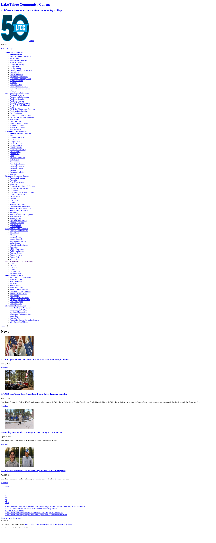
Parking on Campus (17, 251)
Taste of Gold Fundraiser (19, 290)
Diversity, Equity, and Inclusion (21, 71)
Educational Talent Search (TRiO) (22, 192)
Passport (13, 265)
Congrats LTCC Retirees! (14, 511)
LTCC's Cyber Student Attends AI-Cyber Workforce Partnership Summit (35, 359)
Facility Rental (15, 196)
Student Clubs (15, 257)
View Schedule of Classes (19, 322)
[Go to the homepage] (15, 41)
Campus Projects (16, 66)
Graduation (14, 247)
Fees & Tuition (15, 152)
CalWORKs (14, 139)
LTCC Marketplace (17, 249)
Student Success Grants (18, 294)
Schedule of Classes (17, 125)
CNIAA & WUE (16, 144)
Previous (8, 486)
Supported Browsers (5, 527)
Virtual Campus (15, 129)
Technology (14, 212)
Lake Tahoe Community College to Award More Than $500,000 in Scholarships (34, 513)
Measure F (13, 83)
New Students (15, 162)
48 (6, 501)
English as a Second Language (21, 115)
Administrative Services (18, 60)
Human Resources (16, 75)
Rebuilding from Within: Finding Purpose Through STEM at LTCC (32, 432)
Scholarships (14, 296)
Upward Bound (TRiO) (18, 221)
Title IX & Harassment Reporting (22, 215)
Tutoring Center (15, 219)
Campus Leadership (17, 64)
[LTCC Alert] (17, 518)
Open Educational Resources (20, 206)
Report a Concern (16, 273)
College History (15, 69)
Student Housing (16, 255)
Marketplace (14, 184)
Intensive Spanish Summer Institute (22, 117)
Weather (13, 91)
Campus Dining (15, 237)
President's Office (16, 85)
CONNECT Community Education (22, 109)
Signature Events (16, 253)
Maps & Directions (16, 81)
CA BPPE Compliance (29, 527)
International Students (17, 158)
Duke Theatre (15, 243)
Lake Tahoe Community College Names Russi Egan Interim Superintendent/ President (36, 515)
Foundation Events (16, 288)
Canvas (12, 263)
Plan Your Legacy (16, 302)
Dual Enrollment (16, 113)
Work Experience (16, 227)
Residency (13, 170)
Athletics (13, 235)
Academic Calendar (17, 99)
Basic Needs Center (17, 182)
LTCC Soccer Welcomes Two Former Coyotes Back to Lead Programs (33, 470)
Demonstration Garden (18, 241)
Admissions (14, 180)
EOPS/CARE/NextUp (18, 150)
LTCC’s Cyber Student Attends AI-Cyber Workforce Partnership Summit (31, 509)
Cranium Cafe (15, 271)
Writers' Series (15, 259)
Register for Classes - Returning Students (24, 320)
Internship (13, 198)
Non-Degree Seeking (17, 164)
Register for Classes (17, 166)
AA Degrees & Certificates (19, 97)
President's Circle (16, 304)
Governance (14, 73)
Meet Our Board (16, 281)
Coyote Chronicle (16, 239)
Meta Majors (14, 119)
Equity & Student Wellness (19, 194)
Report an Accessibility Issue (17, 527)
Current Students (16, 148)
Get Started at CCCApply (19, 310)
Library (12, 202)
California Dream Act (17, 137)
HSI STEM (14, 200)
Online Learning (16, 121)
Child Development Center (19, 188)
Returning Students (17, 172)
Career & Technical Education (20, 105)
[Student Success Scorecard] (6, 518)
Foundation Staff (16, 279)
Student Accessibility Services (20, 208)
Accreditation (14, 58)
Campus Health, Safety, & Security (22, 186)
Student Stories (15, 285)
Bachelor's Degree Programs (20, 103)
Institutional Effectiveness (19, 77)
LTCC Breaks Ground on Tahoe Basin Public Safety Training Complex (34, 394)
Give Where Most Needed (19, 298)
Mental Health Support (18, 204)
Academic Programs (17, 101)
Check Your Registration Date (20, 314)
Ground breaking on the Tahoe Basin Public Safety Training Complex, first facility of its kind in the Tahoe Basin (45, 507)
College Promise (16, 146)
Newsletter (14, 283)
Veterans (13, 174)
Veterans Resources (17, 223)
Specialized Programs (17, 127)
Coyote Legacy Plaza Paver (20, 300)
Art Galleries (14, 233)
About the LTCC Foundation (20, 277)
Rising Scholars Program (19, 123)
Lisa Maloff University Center (20, 79)
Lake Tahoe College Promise (20, 292)
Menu (31, 41)
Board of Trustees (16, 62)
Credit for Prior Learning (19, 111)
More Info (4, 367)
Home (3, 326)
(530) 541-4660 (66, 524)
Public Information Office (19, 87)
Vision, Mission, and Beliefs (20, 89)
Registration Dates (16, 168)
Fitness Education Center (19, 245)
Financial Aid (14, 154)
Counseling (14, 190)
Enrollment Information (18, 312)
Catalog (12, 107)
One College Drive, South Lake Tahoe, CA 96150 (43, 524)
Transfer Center (15, 217)
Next (7, 503)
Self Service (14, 267)
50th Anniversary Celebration (20, 56)
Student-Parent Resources (19, 210)
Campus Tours (15, 142)
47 (6, 499)
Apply (12, 135)
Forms (12, 156)
